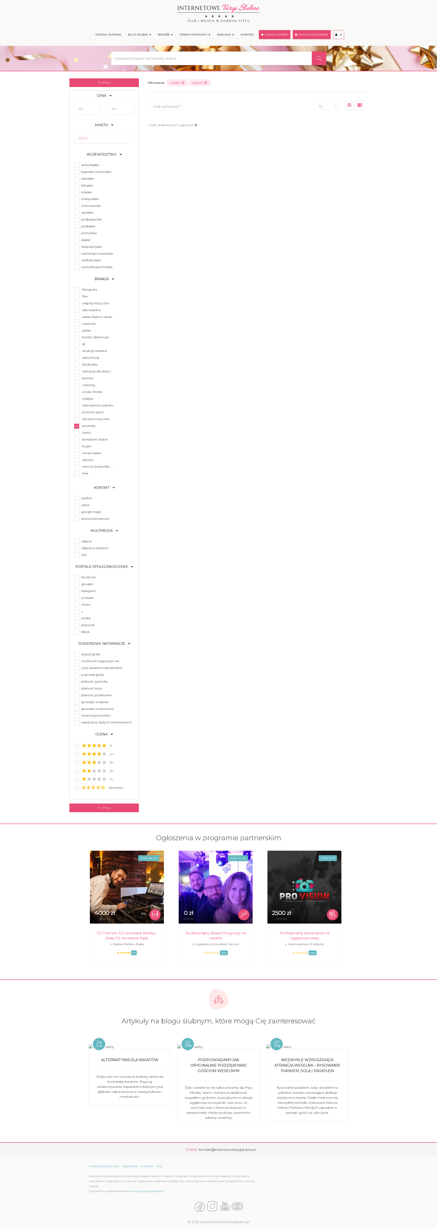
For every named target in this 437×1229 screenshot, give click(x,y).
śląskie (85, 240)
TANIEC (86, 432)
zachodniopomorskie (96, 267)
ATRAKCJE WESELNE (94, 351)
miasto (176, 82)
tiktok (84, 632)
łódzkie (86, 192)
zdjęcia (86, 541)
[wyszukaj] (319, 58)
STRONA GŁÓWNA (108, 34)
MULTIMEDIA (102, 531)
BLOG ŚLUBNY (138, 34)
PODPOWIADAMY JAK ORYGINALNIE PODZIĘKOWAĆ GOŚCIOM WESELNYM (218, 1065)
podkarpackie (91, 219)
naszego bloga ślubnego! (147, 1191)
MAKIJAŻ (87, 398)
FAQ (159, 1166)
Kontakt (147, 1166)
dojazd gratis (90, 654)
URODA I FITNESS (92, 392)
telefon (86, 498)
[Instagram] (212, 1206)
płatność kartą (91, 688)
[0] (349, 105)
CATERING (88, 385)
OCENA (102, 734)
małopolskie (89, 199)
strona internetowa (94, 518)
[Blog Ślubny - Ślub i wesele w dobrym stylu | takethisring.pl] (237, 1206)
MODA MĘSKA (91, 453)
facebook (88, 577)
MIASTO (102, 125)
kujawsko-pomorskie (95, 172)
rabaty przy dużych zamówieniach (106, 722)
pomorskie (88, 233)
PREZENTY (89, 426)
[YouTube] (225, 1206)
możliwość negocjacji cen (99, 661)
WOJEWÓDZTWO (102, 154)
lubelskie (87, 178)
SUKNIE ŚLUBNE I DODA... (98, 317)
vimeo (85, 604)
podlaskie (87, 226)
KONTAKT (247, 34)
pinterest (87, 625)
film (83, 555)
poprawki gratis (92, 674)
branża (198, 82)
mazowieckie (90, 205)
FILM (85, 296)
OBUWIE (87, 460)
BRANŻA (102, 279)
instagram (88, 591)
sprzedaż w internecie (97, 709)
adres (84, 505)
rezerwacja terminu (95, 715)
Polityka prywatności (104, 1166)
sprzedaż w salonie (94, 702)
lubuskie (86, 185)
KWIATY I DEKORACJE (95, 337)
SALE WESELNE (91, 310)
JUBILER (86, 330)
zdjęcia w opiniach (94, 548)
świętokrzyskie (91, 246)
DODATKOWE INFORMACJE (102, 644)
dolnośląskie (89, 165)
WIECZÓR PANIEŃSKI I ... (97, 466)
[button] (338, 34)
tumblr (85, 618)
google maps (90, 512)
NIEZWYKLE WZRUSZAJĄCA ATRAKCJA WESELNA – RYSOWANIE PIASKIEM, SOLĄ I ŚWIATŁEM (307, 1065)
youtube (87, 597)
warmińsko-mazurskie (96, 253)
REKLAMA (224, 34)
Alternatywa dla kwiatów (129, 1060)
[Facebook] (200, 1206)
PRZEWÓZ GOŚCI (93, 412)
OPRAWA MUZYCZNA (95, 419)
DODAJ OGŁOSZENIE (312, 34)
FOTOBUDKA (90, 364)
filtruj (104, 83)
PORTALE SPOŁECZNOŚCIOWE (102, 567)
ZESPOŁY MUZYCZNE (95, 303)
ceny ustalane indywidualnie (101, 668)
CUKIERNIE (89, 323)
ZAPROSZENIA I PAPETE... (98, 405)
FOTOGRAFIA (89, 289)
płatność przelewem (96, 695)
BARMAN (88, 378)
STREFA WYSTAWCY (194, 34)
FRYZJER (86, 446)
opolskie (87, 212)
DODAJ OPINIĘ (275, 34)
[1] (359, 105)
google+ (87, 584)
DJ (83, 344)
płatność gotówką (94, 681)
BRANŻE (164, 34)
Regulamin (130, 1166)
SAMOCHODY (90, 357)
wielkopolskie (90, 260)
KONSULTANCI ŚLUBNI (95, 439)
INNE (85, 473)
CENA (102, 96)
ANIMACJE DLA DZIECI (96, 371)
